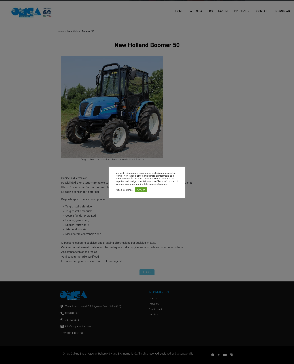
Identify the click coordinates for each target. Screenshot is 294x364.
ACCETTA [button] (141, 190)
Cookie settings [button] (124, 189)
